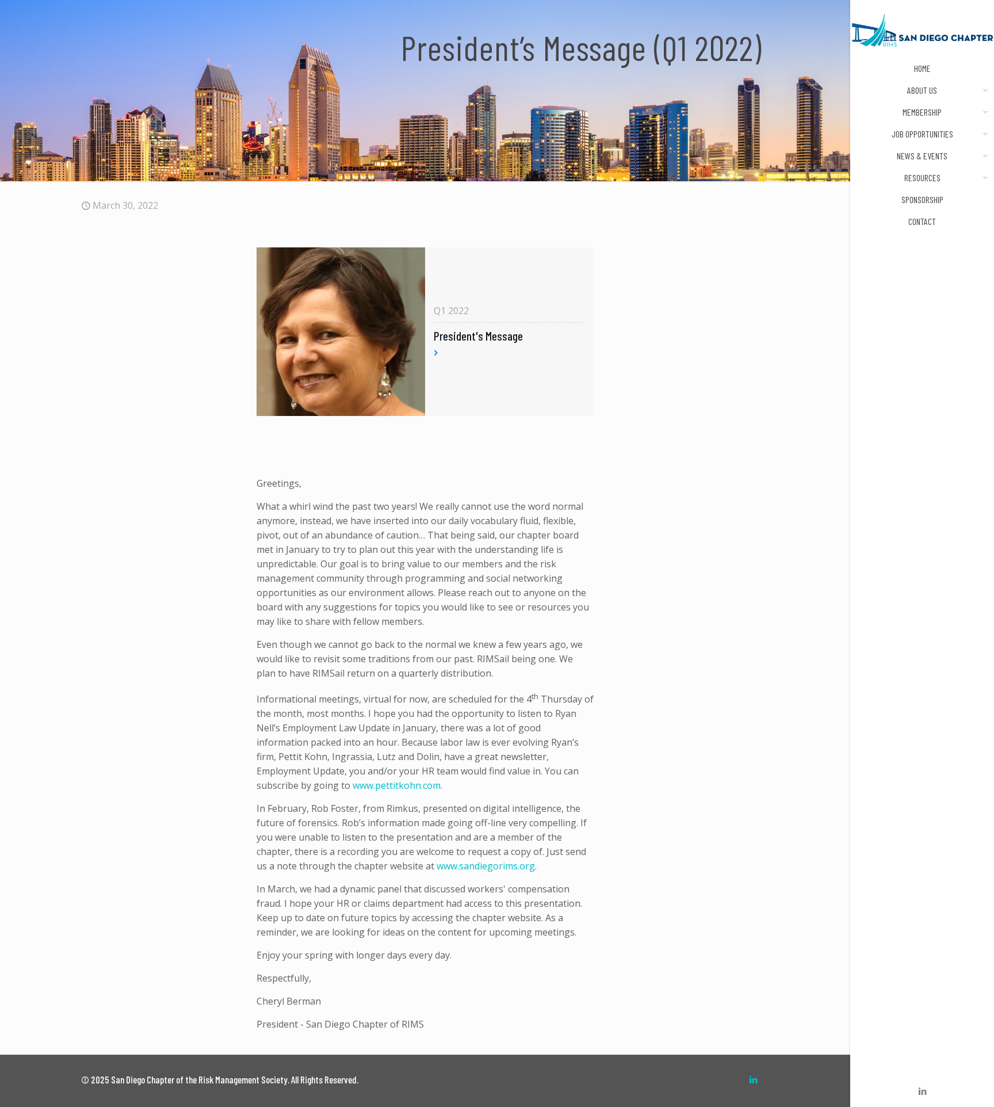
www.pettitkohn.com (397, 785)
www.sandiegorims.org (486, 866)
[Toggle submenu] (983, 90)
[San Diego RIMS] (922, 29)
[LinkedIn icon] (922, 1091)
